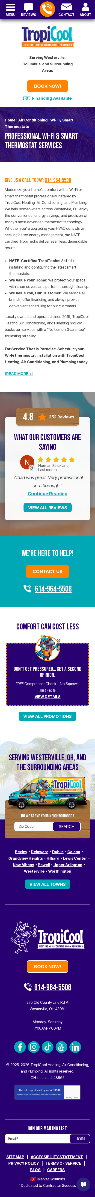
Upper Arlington (67, 864)
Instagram (34, 1047)
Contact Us (47, 571)
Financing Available (52, 98)
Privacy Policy (34, 1094)
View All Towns (48, 884)
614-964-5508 (47, 9)
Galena (73, 851)
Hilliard (53, 858)
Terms (76, 1098)
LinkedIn (75, 1047)
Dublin (58, 851)
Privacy (69, 1098)
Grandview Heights (25, 858)
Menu (10, 15)
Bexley (21, 851)
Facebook (20, 1047)
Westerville (34, 871)
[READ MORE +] (19, 373)
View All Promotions (47, 716)
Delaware (39, 851)
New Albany (23, 864)
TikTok (47, 1047)
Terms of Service (50, 1094)
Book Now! (47, 86)
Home (10, 120)
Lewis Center (75, 858)
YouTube (61, 1047)
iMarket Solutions (51, 1179)
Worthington (59, 871)
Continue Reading (48, 494)
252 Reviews (61, 417)
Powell (44, 864)
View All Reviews (47, 507)
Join (80, 1138)
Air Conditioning (33, 120)
